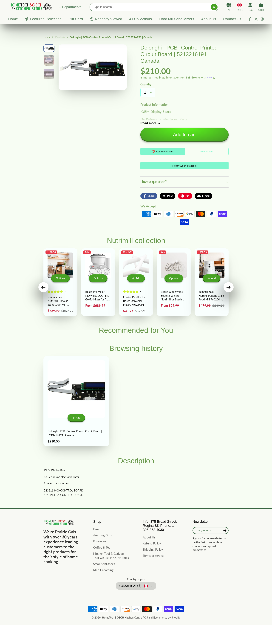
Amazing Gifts (102, 535)
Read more (148, 123)
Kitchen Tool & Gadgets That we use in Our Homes (111, 556)
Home (13, 19)
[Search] (214, 7)
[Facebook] (250, 19)
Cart (261, 7)
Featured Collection (45, 19)
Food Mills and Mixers (176, 19)
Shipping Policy (153, 549)
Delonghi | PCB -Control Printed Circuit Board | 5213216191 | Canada (76, 401)
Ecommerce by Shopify (166, 617)
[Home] (30, 7)
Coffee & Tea (101, 547)
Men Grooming (103, 570)
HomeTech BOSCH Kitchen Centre (122, 617)
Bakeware (99, 541)
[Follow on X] (256, 19)
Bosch (97, 529)
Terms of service (153, 555)
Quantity (145, 84)
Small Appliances (104, 564)
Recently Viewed (108, 19)
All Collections (140, 19)
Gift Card (75, 19)
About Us (208, 19)
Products (60, 37)
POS (145, 617)
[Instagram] (262, 19)
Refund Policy (152, 543)
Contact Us (232, 19)
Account (250, 7)
